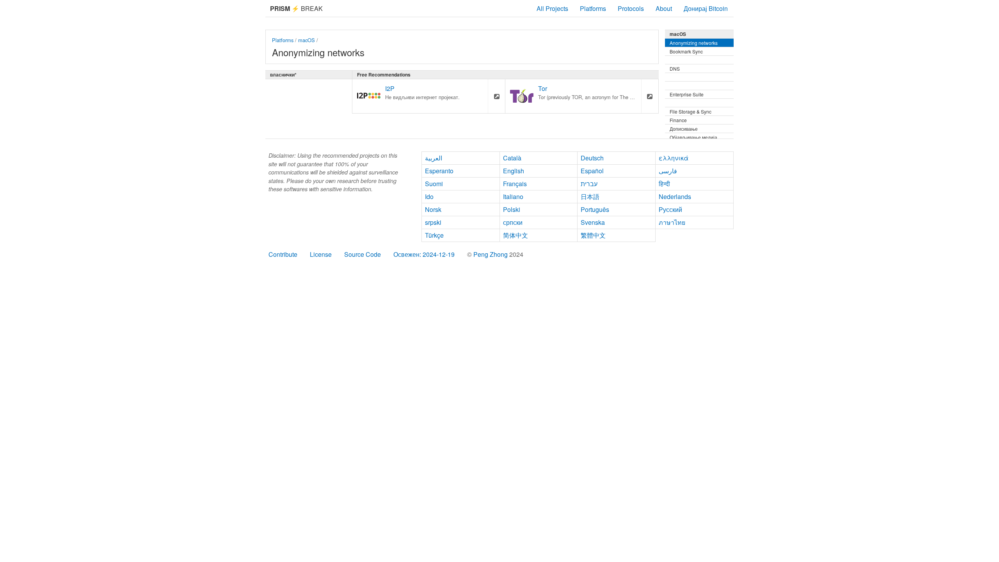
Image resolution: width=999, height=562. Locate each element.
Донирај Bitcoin (706, 8)
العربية (433, 157)
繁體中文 (593, 235)
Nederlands (675, 196)
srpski (433, 222)
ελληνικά (673, 157)
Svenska (593, 222)
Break (296, 8)
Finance (678, 120)
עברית (589, 183)
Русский (670, 209)
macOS (306, 40)
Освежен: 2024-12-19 (424, 254)
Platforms (593, 8)
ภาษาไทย (672, 222)
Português (595, 209)
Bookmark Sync (686, 51)
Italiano (513, 196)
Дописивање (684, 128)
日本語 (590, 196)
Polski (511, 209)
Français (515, 183)
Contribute (282, 254)
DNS (675, 68)
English (513, 170)
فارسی (668, 170)
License (321, 254)
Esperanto (439, 170)
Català (512, 157)
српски (513, 222)
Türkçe (434, 235)
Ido (429, 196)
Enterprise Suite (687, 94)
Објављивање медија (693, 137)
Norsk (433, 209)
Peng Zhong (491, 254)
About (664, 8)
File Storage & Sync (690, 111)
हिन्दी (664, 183)
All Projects (552, 8)
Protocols (631, 8)
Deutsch (592, 157)
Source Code (362, 254)
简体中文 (515, 235)
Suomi (434, 183)
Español (592, 170)
